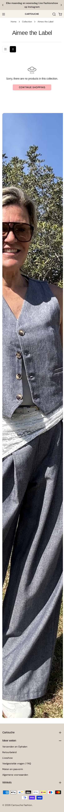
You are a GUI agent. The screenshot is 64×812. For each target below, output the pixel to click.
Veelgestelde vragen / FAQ (16, 763)
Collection (27, 21)
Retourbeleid (9, 752)
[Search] (54, 14)
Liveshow (7, 757)
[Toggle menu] (3, 14)
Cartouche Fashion (21, 805)
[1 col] (5, 49)
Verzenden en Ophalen (14, 746)
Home (13, 21)
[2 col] (13, 49)
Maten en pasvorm (12, 769)
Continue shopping (32, 87)
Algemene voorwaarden (15, 774)
